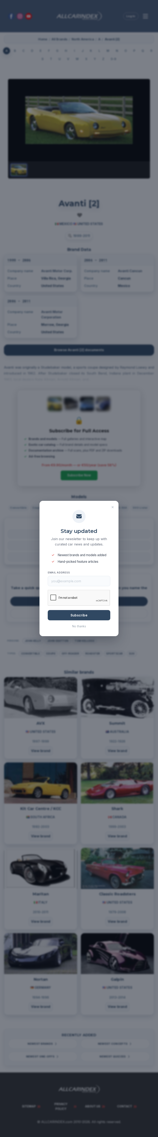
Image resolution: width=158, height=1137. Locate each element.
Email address (59, 572)
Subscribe (79, 615)
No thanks (79, 626)
